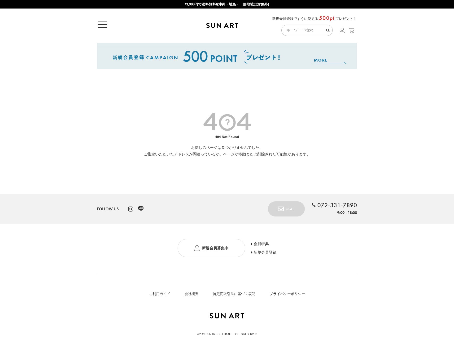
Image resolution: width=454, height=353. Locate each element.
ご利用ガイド (159, 294)
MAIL (290, 209)
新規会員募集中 (215, 248)
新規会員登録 (265, 252)
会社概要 (191, 294)
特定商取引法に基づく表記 (234, 294)
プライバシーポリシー (287, 294)
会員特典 (261, 244)
